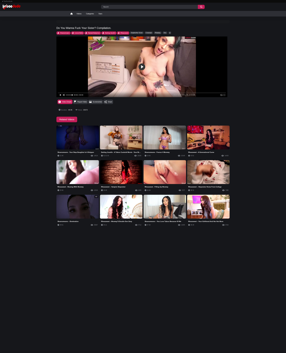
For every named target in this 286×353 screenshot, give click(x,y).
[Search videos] (201, 7)
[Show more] (169, 32)
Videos (79, 14)
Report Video (82, 102)
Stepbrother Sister (137, 33)
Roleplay (158, 33)
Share (110, 102)
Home (71, 14)
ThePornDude (7, 1)
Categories (90, 14)
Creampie (149, 33)
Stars (100, 14)
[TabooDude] (190, 37)
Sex (165, 33)
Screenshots (97, 102)
